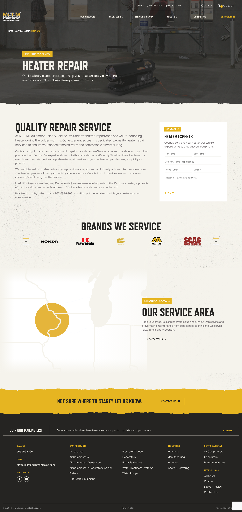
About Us (172, 16)
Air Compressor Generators (85, 462)
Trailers (74, 473)
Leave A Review (213, 486)
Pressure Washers (132, 451)
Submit (169, 193)
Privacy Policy (128, 508)
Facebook (19, 479)
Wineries (173, 462)
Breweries (173, 451)
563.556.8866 (228, 16)
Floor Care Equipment (82, 478)
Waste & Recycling (178, 468)
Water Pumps (130, 473)
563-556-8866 (63, 193)
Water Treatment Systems (137, 468)
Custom (208, 481)
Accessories (116, 16)
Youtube (26, 479)
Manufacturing (176, 457)
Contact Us (200, 16)
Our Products (87, 16)
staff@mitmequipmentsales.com (36, 464)
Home (10, 30)
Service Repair (22, 30)
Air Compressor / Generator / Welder (91, 468)
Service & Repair (144, 16)
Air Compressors (79, 457)
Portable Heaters (132, 462)
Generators (129, 457)
